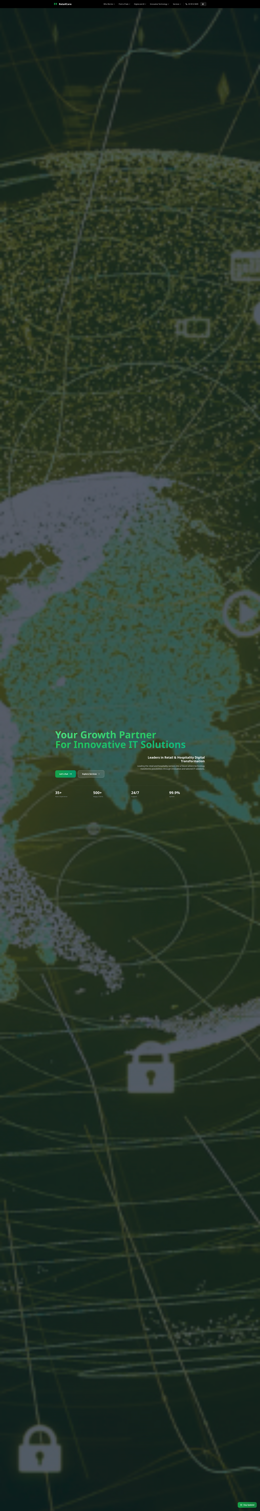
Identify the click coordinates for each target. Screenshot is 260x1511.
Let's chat (63, 774)
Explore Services (89, 774)
